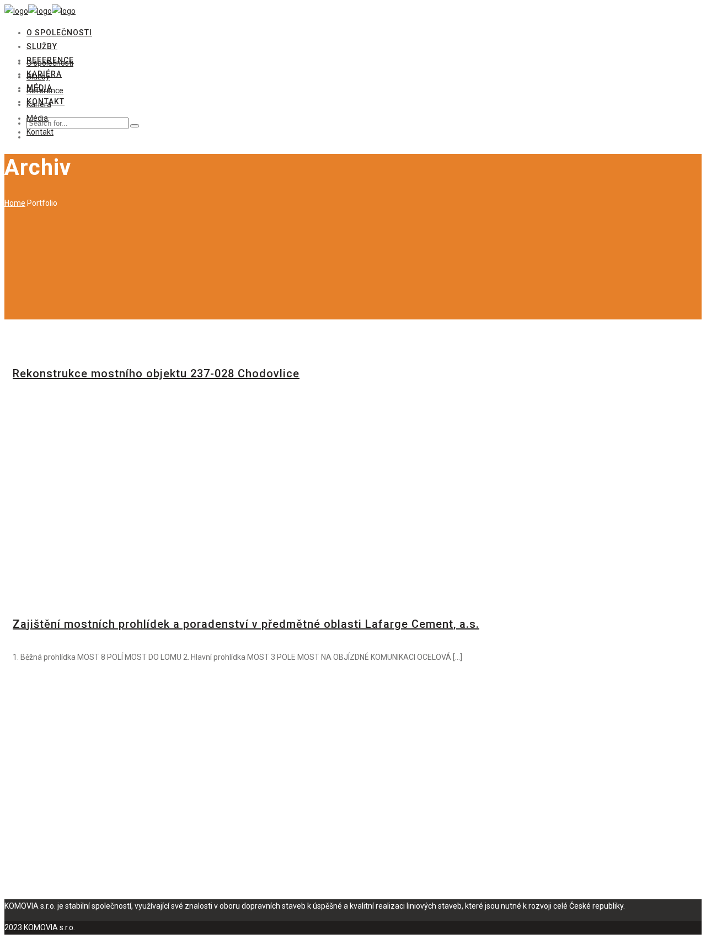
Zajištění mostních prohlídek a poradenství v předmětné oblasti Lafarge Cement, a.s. (246, 624)
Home (14, 203)
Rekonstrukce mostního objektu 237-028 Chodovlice (156, 373)
